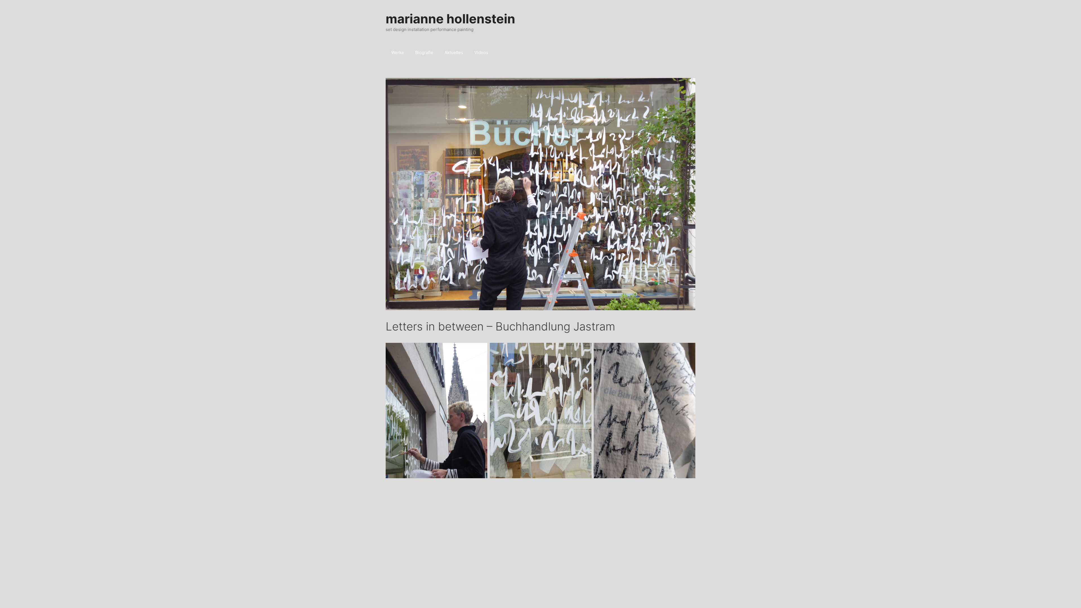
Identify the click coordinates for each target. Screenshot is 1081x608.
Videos (481, 52)
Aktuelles (454, 52)
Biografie (424, 52)
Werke (397, 52)
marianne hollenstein (450, 18)
